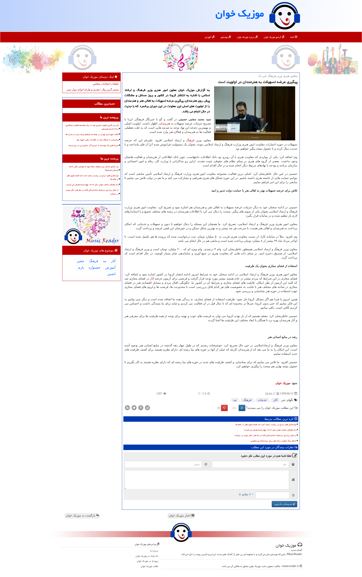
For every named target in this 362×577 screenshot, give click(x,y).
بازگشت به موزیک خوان (81, 515)
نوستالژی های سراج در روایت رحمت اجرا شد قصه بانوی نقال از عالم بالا (265, 424)
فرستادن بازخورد (283, 504)
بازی (81, 267)
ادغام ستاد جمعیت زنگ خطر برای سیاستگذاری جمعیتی (273, 441)
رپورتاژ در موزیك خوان (147, 561)
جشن (80, 261)
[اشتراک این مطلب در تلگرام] (147, 407)
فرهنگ (190, 140)
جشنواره (95, 267)
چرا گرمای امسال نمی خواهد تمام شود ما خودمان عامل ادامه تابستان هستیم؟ (94, 168)
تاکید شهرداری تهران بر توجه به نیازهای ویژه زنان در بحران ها (92, 134)
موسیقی (224, 37)
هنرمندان (164, 123)
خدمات (262, 400)
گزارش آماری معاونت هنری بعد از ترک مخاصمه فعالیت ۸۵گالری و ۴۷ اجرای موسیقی (92, 127)
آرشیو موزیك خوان (273, 37)
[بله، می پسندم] (242, 408)
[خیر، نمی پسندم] (224, 408)
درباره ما (154, 551)
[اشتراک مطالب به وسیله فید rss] (127, 407)
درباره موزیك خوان (246, 37)
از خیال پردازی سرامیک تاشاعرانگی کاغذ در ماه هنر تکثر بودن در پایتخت (265, 435)
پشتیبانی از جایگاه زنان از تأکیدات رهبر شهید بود (97, 140)
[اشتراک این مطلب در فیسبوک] (141, 407)
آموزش (208, 37)
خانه (292, 37)
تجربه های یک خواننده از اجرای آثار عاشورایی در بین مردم (94, 145)
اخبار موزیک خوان (180, 515)
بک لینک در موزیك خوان (147, 556)
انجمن (111, 274)
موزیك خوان (240, 13)
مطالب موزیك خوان (149, 566)
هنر (171, 131)
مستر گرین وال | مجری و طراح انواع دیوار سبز (93, 89)
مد (235, 400)
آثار (152, 278)
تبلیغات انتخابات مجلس (106, 83)
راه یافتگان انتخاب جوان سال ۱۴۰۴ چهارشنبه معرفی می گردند (270, 430)
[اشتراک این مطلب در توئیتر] (134, 407)
